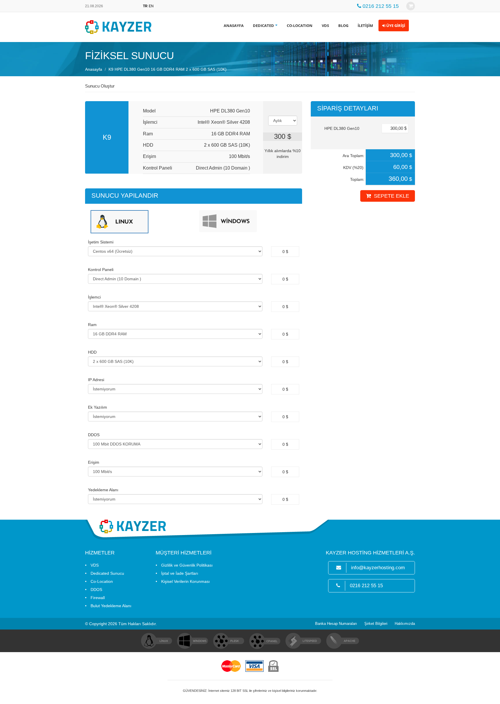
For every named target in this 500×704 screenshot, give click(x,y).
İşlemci (94, 297)
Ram (92, 324)
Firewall (98, 597)
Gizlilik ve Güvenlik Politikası (187, 565)
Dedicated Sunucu (107, 573)
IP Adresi (96, 379)
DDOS (94, 434)
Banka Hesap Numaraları (336, 624)
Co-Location (102, 581)
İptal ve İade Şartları (179, 573)
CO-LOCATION (299, 25)
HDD (92, 352)
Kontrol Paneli (100, 269)
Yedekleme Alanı (103, 489)
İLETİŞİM (365, 25)
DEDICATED (263, 25)
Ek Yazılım (97, 407)
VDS (325, 25)
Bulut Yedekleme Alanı (111, 605)
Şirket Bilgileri (375, 624)
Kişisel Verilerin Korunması (185, 581)
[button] (393, 25)
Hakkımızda (405, 624)
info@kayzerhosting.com (378, 567)
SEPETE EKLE (391, 196)
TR (145, 6)
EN (151, 6)
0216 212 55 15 (366, 585)
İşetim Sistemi (100, 242)
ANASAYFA (234, 25)
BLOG (343, 25)
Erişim (93, 462)
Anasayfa (93, 69)
